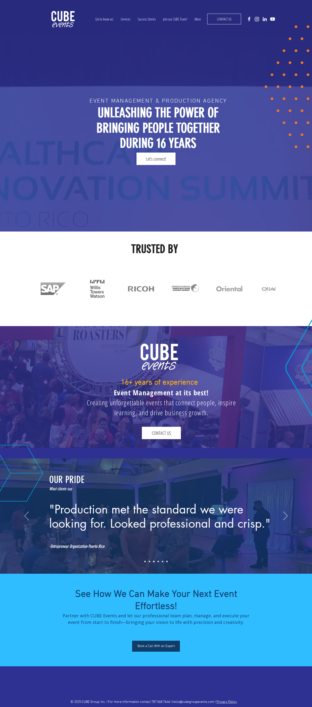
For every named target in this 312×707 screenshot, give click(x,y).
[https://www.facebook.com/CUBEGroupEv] (249, 19)
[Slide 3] (154, 561)
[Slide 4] (158, 561)
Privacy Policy (226, 702)
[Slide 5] (162, 561)
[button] (224, 19)
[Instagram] (257, 19)
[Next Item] (267, 289)
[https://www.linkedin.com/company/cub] (265, 19)
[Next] (285, 516)
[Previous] (26, 516)
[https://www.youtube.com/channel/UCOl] (272, 19)
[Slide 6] (167, 561)
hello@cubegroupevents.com (193, 702)
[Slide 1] (145, 561)
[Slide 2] (149, 561)
